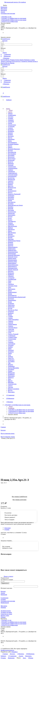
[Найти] (2, 50)
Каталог (3, 591)
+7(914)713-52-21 (9, 21)
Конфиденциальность (7, 650)
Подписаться (5, 583)
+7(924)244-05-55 (13, 20)
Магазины (4, 606)
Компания (4, 594)
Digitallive (15, 652)
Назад (11, 110)
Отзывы (6, 529)
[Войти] (1, 91)
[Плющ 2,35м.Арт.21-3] (20, 456)
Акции (3, 593)
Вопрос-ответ (5, 615)
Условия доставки (6, 612)
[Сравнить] (2, 486)
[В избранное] (1, 484)
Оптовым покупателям (8, 601)
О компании (4, 598)
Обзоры (3, 617)
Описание (7, 528)
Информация (5, 602)
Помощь (3, 607)
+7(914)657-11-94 (6, 16)
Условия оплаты (6, 610)
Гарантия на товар (6, 614)
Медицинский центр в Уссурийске (15, 2)
